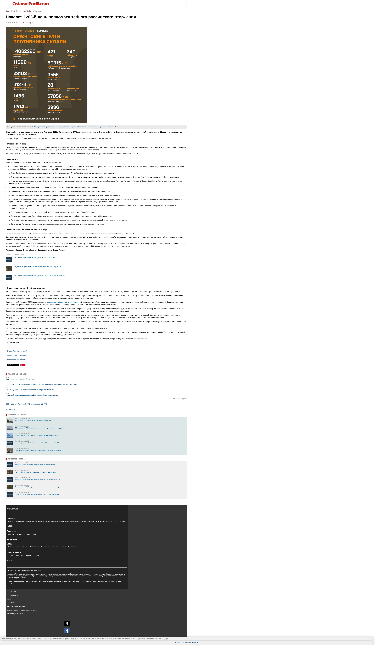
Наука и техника (14, 552)
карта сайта (11, 591)
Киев (17, 521)
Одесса (27, 521)
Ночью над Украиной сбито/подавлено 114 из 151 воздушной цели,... (38, 494)
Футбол (11, 547)
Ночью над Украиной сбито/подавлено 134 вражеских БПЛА (37, 258)
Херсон (66, 521)
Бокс (18, 547)
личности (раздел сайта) (16, 613)
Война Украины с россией (17, 351)
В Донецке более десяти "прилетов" (20, 379)
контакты (10, 602)
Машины (19, 555)
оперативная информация (17, 355)
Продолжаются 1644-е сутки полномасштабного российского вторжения (39, 487)
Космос (11, 555)
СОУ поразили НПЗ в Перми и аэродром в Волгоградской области (37, 435)
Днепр (37, 521)
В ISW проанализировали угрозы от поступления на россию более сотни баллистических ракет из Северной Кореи (75, 127)
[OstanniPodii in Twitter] (67, 623)
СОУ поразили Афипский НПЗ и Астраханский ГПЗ (26, 404)
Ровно (72, 521)
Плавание (72, 547)
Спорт (9, 544)
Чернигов (77, 521)
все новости (10, 409)
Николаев (55, 521)
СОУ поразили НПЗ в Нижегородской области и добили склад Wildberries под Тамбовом (41, 384)
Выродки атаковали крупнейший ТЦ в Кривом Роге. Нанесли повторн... (38, 450)
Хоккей (24, 547)
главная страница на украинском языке (22, 610)
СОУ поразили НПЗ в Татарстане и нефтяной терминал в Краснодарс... (39, 428)
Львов (32, 521)
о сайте (9, 599)
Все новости (21, 11)
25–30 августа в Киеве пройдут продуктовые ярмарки (33, 420)
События (30, 11)
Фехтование (34, 547)
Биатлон (55, 547)
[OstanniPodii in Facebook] (67, 630)
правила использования (16, 606)
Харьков (21, 521)
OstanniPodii (10, 11)
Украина (38, 11)
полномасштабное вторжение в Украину (64, 302)
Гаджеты (28, 555)
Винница (83, 521)
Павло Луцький (28, 23)
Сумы (106, 521)
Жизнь (10, 561)
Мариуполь (90, 521)
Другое (36, 555)
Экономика (12, 539)
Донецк (41, 521)
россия (113, 521)
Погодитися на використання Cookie (187, 642)
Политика (11, 531)
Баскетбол (45, 547)
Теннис (63, 547)
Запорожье (48, 521)
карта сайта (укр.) (13, 595)
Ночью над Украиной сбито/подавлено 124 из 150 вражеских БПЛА (39, 276)
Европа (122, 521)
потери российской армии (17, 359)
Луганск (61, 521)
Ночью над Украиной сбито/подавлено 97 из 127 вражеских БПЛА (37, 443)
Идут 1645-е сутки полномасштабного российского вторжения (37, 267)
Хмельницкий (99, 521)
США (10, 526)
